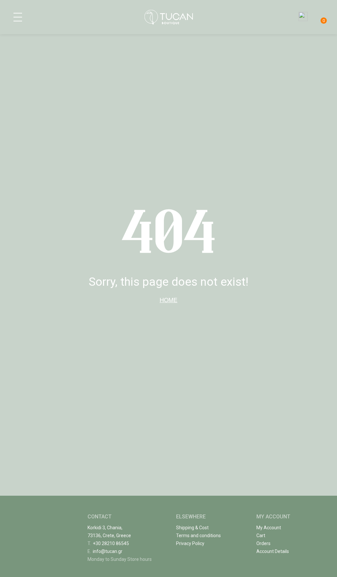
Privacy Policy (190, 543)
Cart (260, 535)
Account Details (272, 551)
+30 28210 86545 (108, 543)
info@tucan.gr (105, 551)
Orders (263, 543)
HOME (168, 299)
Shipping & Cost (192, 527)
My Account (268, 527)
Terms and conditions (198, 535)
